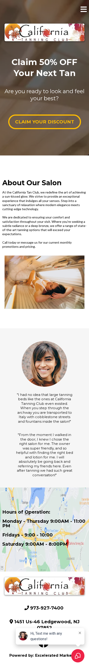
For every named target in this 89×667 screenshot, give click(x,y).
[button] (84, 10)
